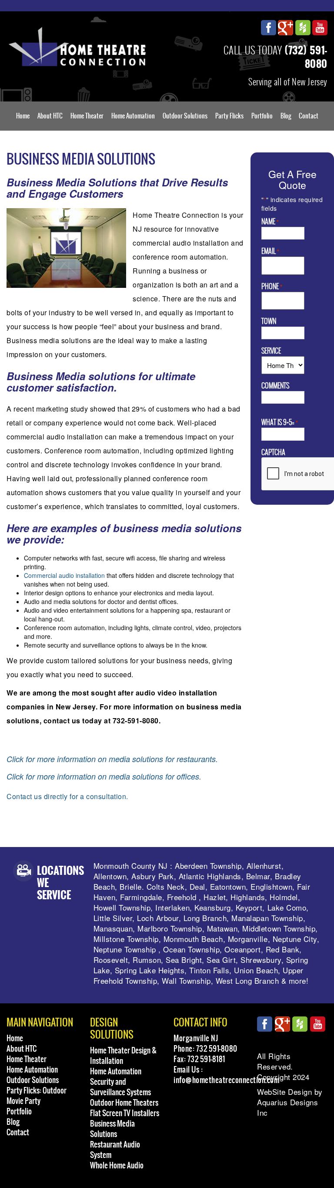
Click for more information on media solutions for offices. (104, 776)
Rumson (147, 959)
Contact (308, 116)
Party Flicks (229, 116)
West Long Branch (247, 980)
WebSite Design (284, 1091)
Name (270, 221)
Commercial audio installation (64, 575)
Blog (286, 116)
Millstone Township (126, 938)
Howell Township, (123, 907)
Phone (271, 286)
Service (271, 351)
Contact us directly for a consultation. (67, 796)
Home (23, 116)
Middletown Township (278, 928)
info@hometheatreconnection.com (226, 1080)
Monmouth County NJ (131, 865)
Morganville (248, 938)
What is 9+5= (279, 422)
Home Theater (87, 116)
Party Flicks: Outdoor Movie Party (37, 1096)
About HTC (50, 116)
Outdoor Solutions (185, 116)
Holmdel (284, 896)
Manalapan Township (267, 917)
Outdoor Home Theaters (124, 1102)
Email (270, 251)
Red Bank (282, 949)
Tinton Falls (209, 970)
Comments (275, 386)
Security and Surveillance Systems (120, 1087)
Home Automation (133, 116)
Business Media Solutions (112, 1129)
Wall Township (186, 980)
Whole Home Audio (117, 1165)
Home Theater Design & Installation (123, 1055)
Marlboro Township (169, 928)
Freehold (182, 896)
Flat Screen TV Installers (124, 1113)
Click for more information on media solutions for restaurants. (112, 758)
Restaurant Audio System (115, 1150)
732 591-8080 (216, 1048)
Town (268, 321)
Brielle (131, 886)
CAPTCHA (273, 452)
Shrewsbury (260, 959)
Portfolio (262, 116)
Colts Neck (166, 886)
